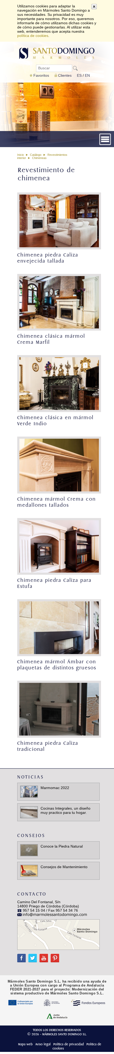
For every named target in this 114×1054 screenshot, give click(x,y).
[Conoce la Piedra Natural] (29, 850)
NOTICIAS (30, 777)
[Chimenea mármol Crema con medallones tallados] (58, 465)
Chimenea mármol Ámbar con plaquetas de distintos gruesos (56, 665)
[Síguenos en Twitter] (31, 956)
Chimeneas (39, 157)
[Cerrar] (94, 6)
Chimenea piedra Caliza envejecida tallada (47, 258)
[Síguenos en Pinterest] (53, 956)
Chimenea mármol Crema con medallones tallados (56, 502)
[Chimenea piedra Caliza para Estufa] (58, 546)
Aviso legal (43, 1044)
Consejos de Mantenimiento (64, 867)
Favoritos (41, 75)
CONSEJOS (31, 836)
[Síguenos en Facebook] (21, 956)
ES (79, 75)
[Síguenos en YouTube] (42, 956)
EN (87, 75)
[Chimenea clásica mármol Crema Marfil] (58, 302)
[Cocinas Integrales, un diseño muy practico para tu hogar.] (29, 812)
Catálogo (35, 154)
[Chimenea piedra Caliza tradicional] (58, 709)
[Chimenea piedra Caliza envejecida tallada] (58, 220)
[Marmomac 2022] (29, 791)
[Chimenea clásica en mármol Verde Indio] (58, 383)
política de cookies (32, 35)
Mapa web (25, 1044)
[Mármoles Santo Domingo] (57, 53)
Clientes (65, 75)
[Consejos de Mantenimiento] (29, 870)
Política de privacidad (68, 1044)
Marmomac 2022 (55, 788)
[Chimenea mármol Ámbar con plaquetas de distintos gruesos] (58, 627)
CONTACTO (32, 894)
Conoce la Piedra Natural (62, 846)
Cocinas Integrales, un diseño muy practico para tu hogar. (65, 810)
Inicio (20, 154)
